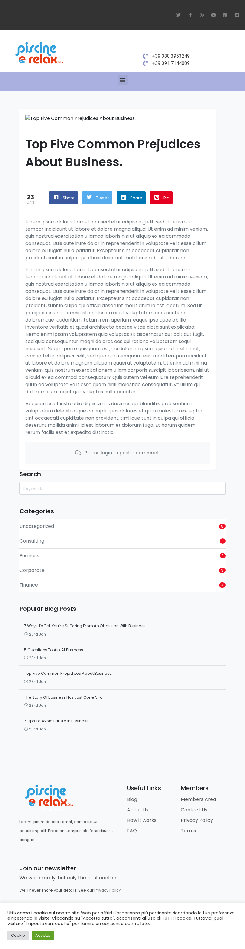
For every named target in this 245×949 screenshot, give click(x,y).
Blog (132, 799)
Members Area (198, 799)
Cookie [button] (18, 935)
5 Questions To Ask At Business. (54, 649)
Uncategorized (36, 526)
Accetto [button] (42, 935)
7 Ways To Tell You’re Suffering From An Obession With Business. (85, 625)
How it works (142, 820)
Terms (188, 830)
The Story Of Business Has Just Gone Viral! (64, 697)
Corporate (32, 570)
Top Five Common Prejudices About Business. (68, 673)
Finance (28, 584)
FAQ (132, 830)
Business (29, 555)
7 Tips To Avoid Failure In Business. (56, 720)
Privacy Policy (197, 820)
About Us (137, 809)
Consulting (31, 540)
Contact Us (194, 809)
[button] (123, 80)
